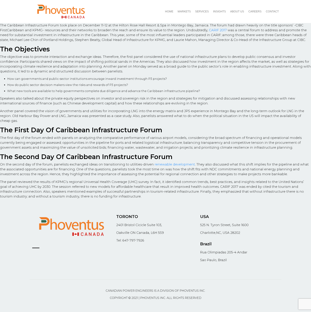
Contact (272, 11)
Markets (184, 11)
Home (169, 11)
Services (202, 11)
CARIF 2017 (218, 30)
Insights (219, 11)
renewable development (175, 164)
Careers (255, 11)
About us (237, 11)
